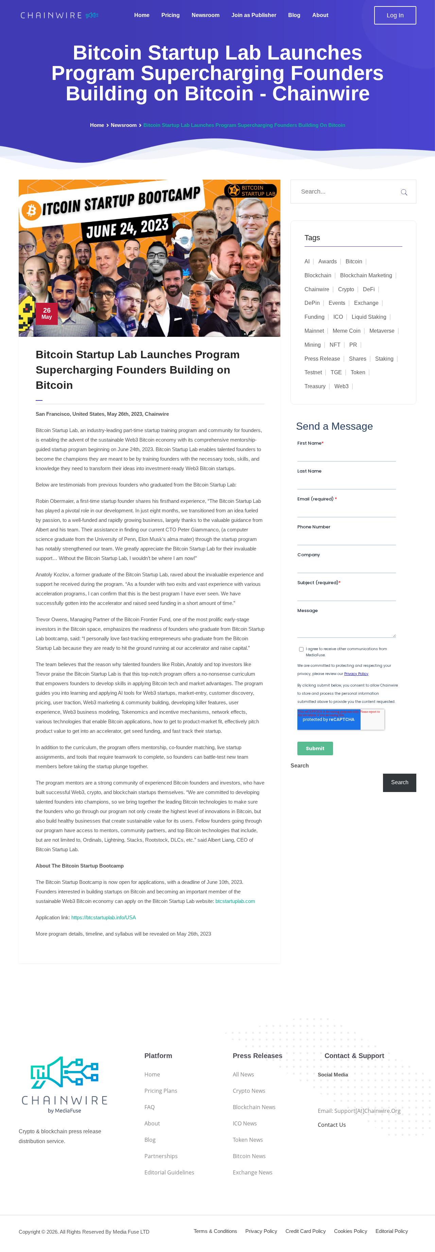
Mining (312, 345)
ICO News (245, 1123)
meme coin (347, 331)
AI (307, 261)
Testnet (313, 372)
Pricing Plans (160, 1090)
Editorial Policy (392, 1231)
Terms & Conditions (215, 1231)
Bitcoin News (249, 1156)
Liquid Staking (369, 317)
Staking (384, 359)
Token (358, 372)
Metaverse (382, 331)
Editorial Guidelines (169, 1172)
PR (353, 345)
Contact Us (332, 1125)
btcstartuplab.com (234, 901)
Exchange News (253, 1172)
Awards (327, 261)
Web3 (341, 386)
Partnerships (161, 1156)
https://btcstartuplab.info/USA (103, 917)
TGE (336, 372)
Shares (357, 359)
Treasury (315, 386)
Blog (294, 15)
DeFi (369, 289)
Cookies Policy (350, 1231)
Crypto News (249, 1090)
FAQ (149, 1107)
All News (243, 1074)
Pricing (170, 15)
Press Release (322, 359)
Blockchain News (254, 1107)
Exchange (366, 303)
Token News (248, 1139)
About (320, 15)
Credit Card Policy (305, 1231)
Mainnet (314, 331)
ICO (338, 317)
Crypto (346, 289)
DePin (312, 303)
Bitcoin (354, 261)
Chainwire (316, 289)
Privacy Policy (261, 1231)
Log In (395, 15)
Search (300, 766)
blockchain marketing (366, 275)
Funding (314, 317)
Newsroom (206, 15)
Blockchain (317, 275)
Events (337, 303)
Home (142, 15)
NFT (335, 345)
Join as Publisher (253, 15)
